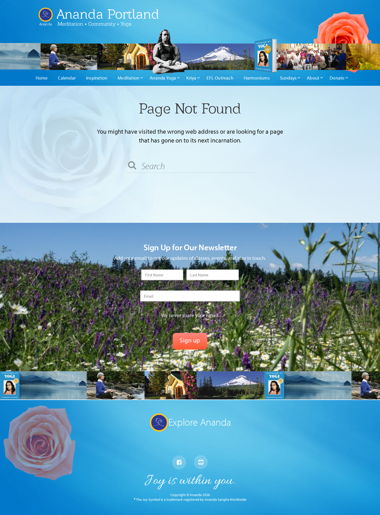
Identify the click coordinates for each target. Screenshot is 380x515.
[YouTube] (201, 462)
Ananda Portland (108, 14)
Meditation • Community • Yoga (94, 24)
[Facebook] (179, 462)
